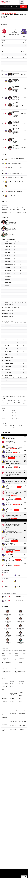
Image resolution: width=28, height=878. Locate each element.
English (22, 876)
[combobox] (24, 876)
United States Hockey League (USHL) (9, 13)
